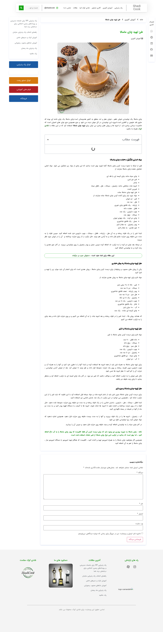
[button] (151, 31)
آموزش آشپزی (107, 8)
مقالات (75, 8)
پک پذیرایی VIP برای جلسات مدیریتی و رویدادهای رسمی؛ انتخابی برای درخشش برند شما (23, 23)
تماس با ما (67, 8)
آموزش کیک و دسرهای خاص (27, 37)
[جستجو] (21, 7)
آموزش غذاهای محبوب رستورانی (26, 43)
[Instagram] (135, 567)
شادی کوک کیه (84, 8)
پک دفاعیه (33, 53)
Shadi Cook (137, 8)
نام (141, 504)
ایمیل (140, 514)
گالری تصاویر (96, 8)
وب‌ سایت (139, 524)
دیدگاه (140, 473)
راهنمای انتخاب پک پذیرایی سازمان (25, 32)
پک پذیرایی (118, 8)
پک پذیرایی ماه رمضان (29, 48)
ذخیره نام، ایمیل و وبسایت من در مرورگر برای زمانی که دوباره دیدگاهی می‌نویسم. (109, 534)
